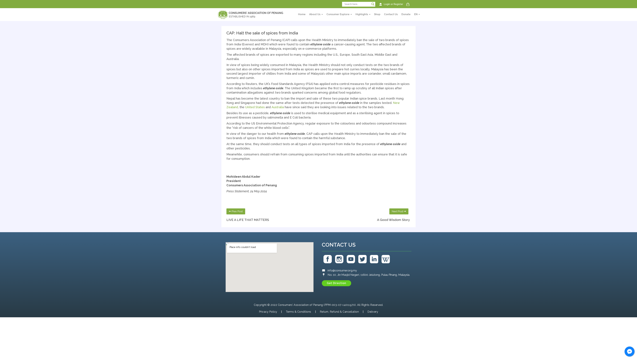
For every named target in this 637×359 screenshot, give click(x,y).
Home (302, 14)
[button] (336, 283)
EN (416, 14)
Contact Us (391, 14)
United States (255, 107)
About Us (315, 14)
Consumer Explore (338, 14)
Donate (406, 14)
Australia (278, 107)
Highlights (362, 14)
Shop (377, 14)
